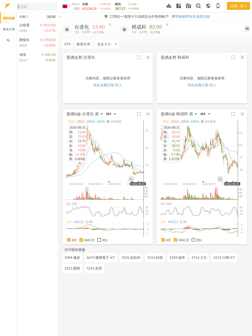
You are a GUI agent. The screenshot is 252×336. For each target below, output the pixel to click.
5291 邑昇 (94, 268)
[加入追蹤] (67, 29)
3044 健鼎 (72, 257)
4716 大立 (199, 257)
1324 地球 (177, 257)
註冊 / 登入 (238, 6)
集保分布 (83, 44)
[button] (36, 6)
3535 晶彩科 (131, 257)
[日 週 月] (99, 113)
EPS (67, 44)
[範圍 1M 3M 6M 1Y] (111, 113)
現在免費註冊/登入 (107, 85)
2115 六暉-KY (224, 257)
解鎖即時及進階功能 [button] (194, 16)
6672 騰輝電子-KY (101, 257)
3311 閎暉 (72, 268)
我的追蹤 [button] (9, 18)
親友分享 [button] (9, 29)
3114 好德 (155, 257)
